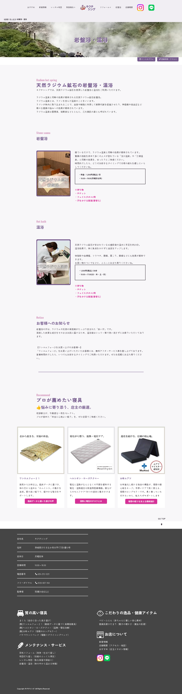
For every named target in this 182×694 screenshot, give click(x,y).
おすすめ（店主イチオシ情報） (113, 649)
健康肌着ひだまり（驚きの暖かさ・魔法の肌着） (122, 624)
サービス (13, 19)
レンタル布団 (56, 7)
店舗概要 (129, 7)
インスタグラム (147, 59)
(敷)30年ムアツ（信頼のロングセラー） (37, 631)
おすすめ (31, 7)
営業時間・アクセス (169, 59)
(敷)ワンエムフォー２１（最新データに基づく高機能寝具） (47, 624)
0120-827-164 (44, 582)
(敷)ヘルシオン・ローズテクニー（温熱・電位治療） (44, 627)
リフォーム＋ (105, 7)
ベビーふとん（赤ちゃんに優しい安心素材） (120, 620)
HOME (6, 19)
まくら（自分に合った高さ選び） (34, 620)
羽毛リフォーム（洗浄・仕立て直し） (37, 652)
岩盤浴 (118, 7)
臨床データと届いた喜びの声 (41, 501)
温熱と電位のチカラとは (91, 501)
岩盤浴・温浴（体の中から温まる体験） (38, 663)
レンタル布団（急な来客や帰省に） (35, 660)
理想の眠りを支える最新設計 (141, 501)
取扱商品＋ (71, 7)
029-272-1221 (43, 574)
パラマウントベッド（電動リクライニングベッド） (43, 634)
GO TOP (161, 518)
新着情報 (42, 7)
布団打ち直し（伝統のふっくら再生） (37, 656)
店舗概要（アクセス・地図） (112, 645)
